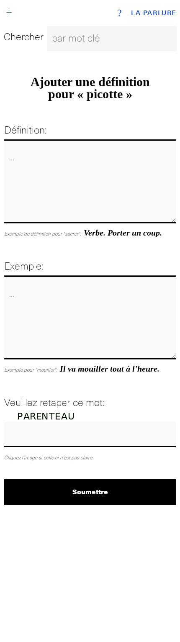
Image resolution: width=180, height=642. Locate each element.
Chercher (24, 37)
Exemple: (23, 266)
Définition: (25, 130)
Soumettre (90, 491)
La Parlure (154, 13)
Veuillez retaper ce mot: (54, 402)
